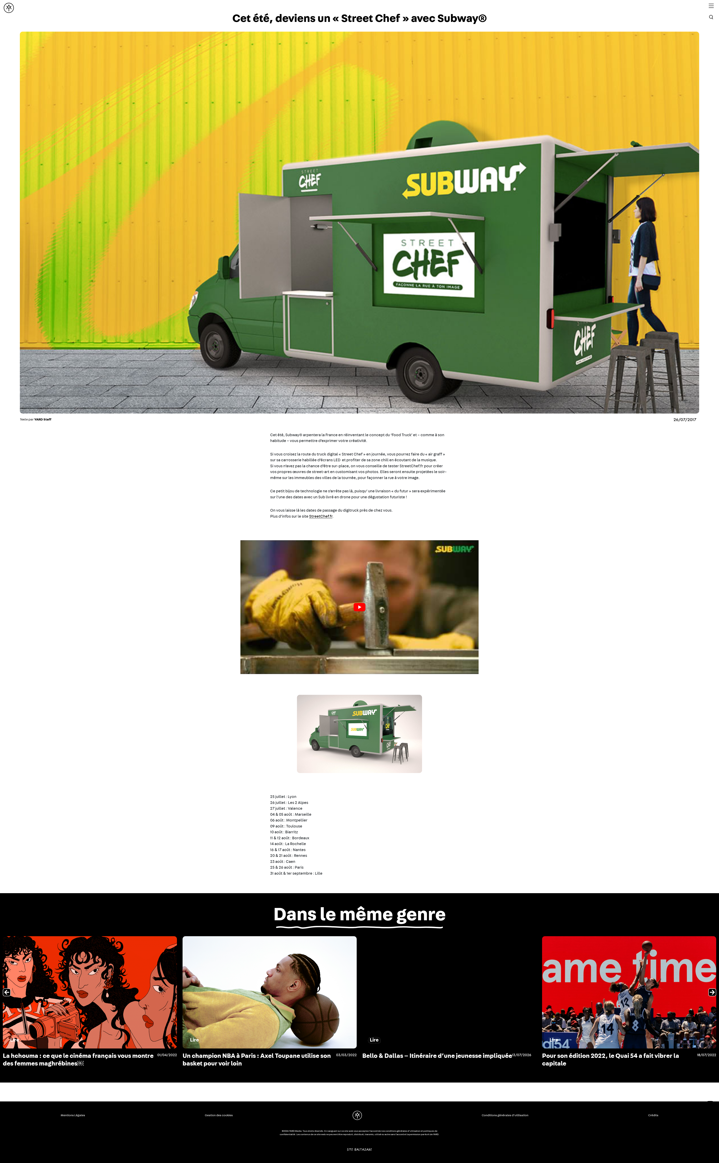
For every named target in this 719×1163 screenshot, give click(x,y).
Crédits (653, 1115)
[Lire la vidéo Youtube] (359, 607)
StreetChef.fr (320, 516)
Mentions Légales (73, 1115)
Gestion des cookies (219, 1115)
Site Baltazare (359, 1148)
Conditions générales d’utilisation (505, 1115)
